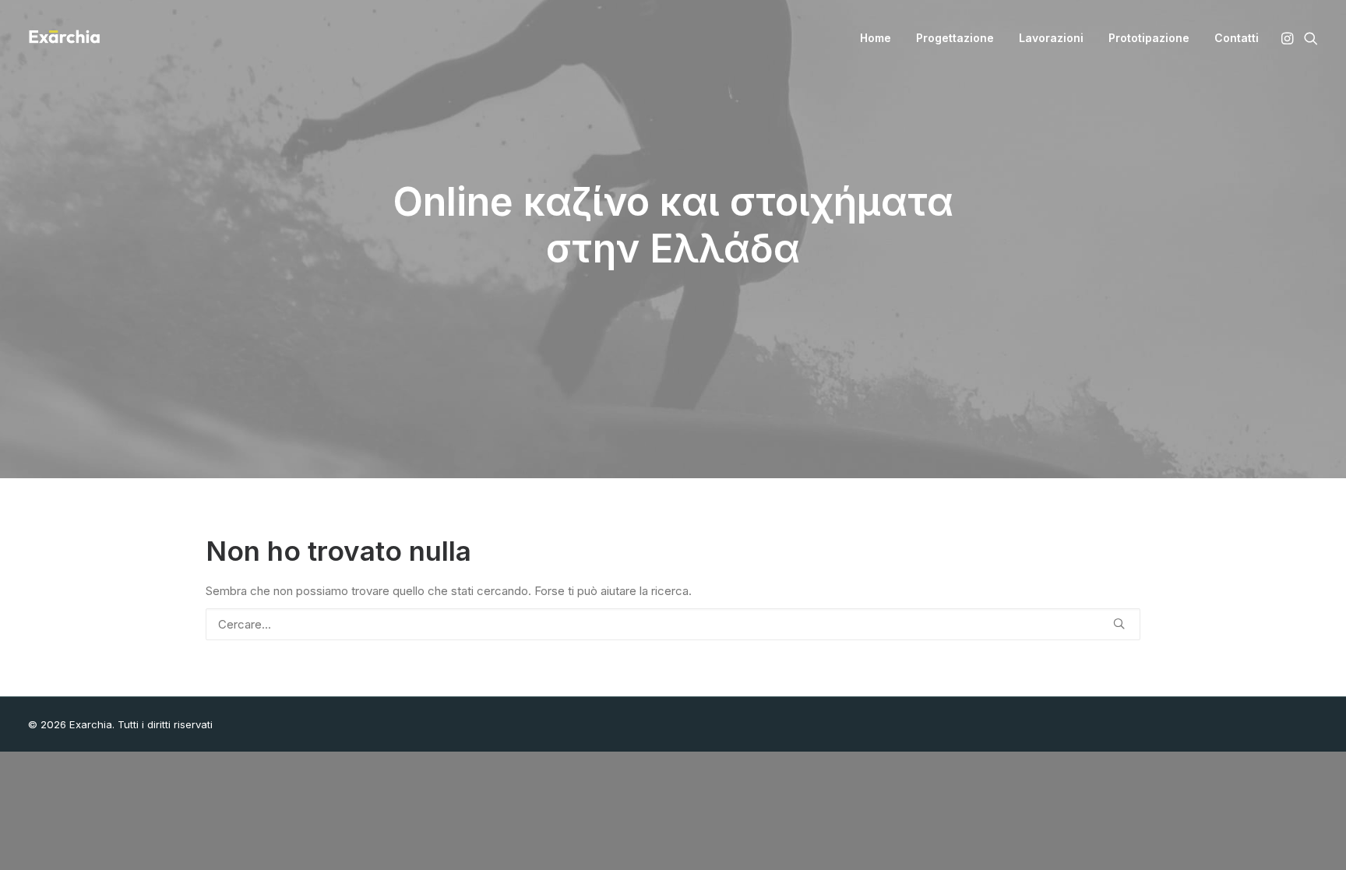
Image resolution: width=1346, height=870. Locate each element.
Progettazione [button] (955, 37)
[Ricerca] (673, 624)
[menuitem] (875, 38)
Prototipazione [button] (1148, 37)
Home (875, 37)
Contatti (1236, 37)
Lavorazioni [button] (1051, 37)
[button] (1288, 38)
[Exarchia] (64, 38)
